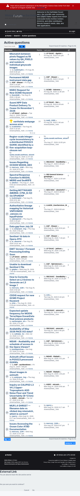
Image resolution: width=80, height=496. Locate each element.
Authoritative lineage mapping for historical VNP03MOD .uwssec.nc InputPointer (21, 211)
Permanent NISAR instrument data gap (20, 79)
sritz (14, 303)
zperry (14, 416)
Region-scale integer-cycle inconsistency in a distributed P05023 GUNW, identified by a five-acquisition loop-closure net (21, 143)
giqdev (15, 269)
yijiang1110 (16, 219)
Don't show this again (11, 24)
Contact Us (73, 458)
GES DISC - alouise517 (55, 190)
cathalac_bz (19, 334)
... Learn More (40, 8)
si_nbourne (16, 241)
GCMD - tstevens (53, 90)
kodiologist (16, 198)
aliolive (15, 183)
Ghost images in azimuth (18, 373)
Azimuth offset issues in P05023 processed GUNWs (21, 359)
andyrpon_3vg (20, 229)
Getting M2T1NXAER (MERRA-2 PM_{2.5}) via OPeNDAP (21, 193)
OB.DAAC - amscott (54, 310)
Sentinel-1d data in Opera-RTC (20, 237)
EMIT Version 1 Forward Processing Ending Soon (22, 252)
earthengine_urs (19, 321)
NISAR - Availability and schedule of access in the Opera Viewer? (22, 344)
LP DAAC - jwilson (19, 113)
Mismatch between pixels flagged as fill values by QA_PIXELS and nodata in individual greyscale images (21, 60)
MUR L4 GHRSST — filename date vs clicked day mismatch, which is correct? (22, 409)
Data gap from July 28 (21, 226)
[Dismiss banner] (73, 6)
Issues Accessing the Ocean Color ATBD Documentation (21, 426)
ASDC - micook (18, 398)
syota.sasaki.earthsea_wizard (22, 155)
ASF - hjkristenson (54, 264)
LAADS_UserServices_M (56, 205)
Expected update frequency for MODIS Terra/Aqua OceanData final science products (22, 314)
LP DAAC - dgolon (53, 53)
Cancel (26, 490)
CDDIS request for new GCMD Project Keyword (22, 298)
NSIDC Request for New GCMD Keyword (21, 91)
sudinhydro (19, 70)
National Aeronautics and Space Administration (16, 464)
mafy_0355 (50, 120)
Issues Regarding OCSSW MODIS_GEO (21, 163)
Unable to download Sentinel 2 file (20, 265)
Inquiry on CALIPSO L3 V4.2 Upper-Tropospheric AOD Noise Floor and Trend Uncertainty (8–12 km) (22, 390)
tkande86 (16, 95)
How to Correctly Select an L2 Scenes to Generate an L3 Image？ (22, 281)
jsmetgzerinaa (18, 349)
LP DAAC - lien (52, 102)
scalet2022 (16, 127)
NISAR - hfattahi (53, 356)
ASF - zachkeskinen (22, 365)
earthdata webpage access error (22, 123)
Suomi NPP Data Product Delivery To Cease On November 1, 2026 (22, 106)
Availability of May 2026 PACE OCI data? (21, 330)
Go (33, 490)
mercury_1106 (18, 167)
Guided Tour (28, 30)
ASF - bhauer (17, 82)
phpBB (56, 460)
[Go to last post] (62, 53)
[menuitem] (72, 31)
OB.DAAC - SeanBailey (55, 162)
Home (30, 74)
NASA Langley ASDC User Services (19, 462)
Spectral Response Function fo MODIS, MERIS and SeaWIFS (20, 178)
